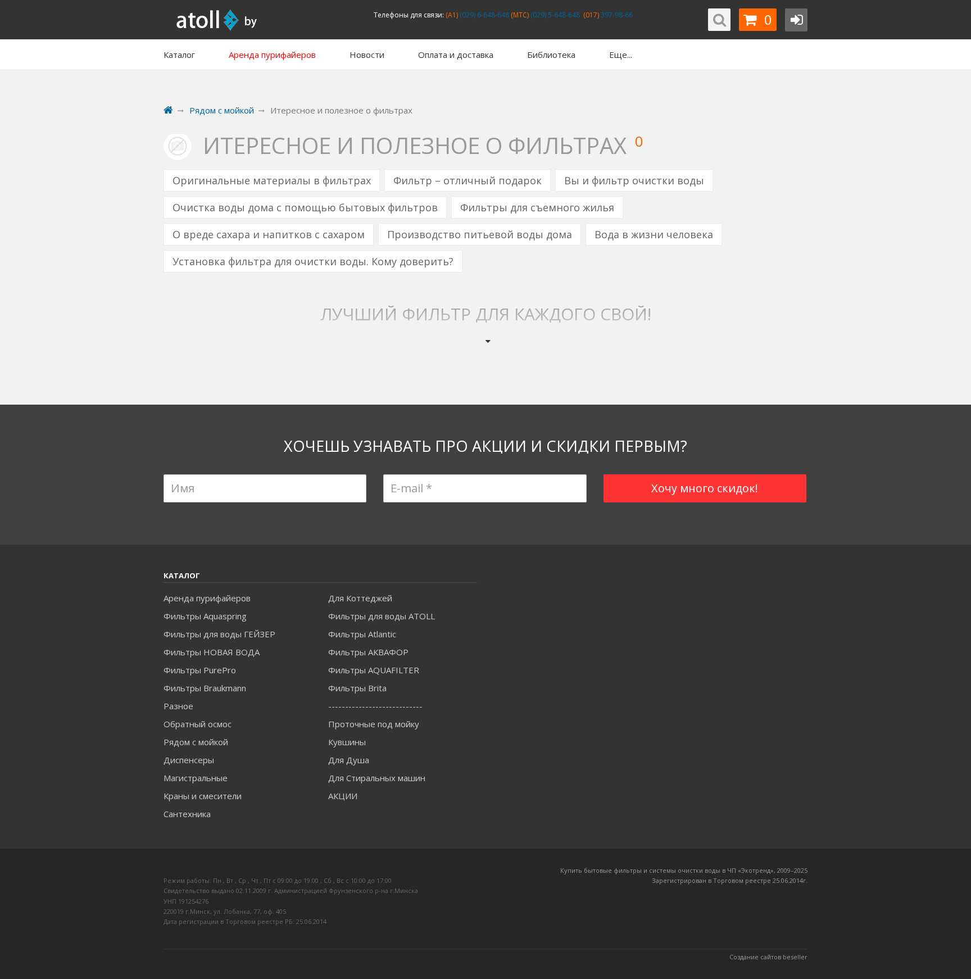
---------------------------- (375, 705)
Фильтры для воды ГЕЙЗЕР (219, 634)
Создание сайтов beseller (768, 957)
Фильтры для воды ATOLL (381, 616)
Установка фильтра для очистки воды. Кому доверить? (313, 261)
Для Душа (348, 759)
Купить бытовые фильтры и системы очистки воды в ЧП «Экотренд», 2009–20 (680, 870)
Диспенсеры (189, 759)
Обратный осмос (198, 723)
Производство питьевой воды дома (479, 234)
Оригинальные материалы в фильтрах (272, 180)
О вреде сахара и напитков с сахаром (269, 234)
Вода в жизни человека (654, 234)
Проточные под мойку (373, 723)
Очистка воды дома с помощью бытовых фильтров (305, 207)
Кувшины (347, 741)
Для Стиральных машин (376, 777)
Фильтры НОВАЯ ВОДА (212, 652)
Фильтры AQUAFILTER (373, 670)
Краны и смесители (203, 795)
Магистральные (196, 777)
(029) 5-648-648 (554, 15)
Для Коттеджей (360, 598)
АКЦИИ (342, 795)
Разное (178, 705)
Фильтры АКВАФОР (368, 652)
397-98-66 (616, 15)
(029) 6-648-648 (483, 15)
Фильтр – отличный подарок (467, 180)
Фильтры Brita (357, 688)
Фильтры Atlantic (362, 634)
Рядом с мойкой (196, 741)
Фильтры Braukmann (205, 688)
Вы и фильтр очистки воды (634, 180)
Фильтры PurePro (200, 670)
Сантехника (187, 813)
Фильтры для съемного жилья (537, 207)
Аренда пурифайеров (207, 598)
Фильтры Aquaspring (205, 616)
